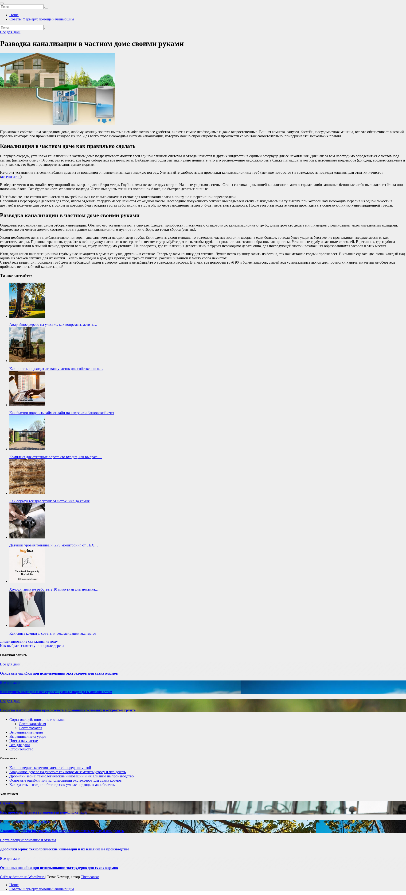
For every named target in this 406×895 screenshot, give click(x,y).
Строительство (21, 749)
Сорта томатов (30, 728)
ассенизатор (10, 177)
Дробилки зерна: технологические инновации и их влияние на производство (71, 776)
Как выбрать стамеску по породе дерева (32, 646)
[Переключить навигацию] (2, 3)
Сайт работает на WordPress (22, 877)
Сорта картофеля (32, 724)
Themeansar (90, 877)
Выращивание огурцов (28, 736)
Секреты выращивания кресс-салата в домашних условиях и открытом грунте (68, 710)
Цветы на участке (23, 741)
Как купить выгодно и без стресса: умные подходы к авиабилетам (56, 692)
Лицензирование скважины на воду (29, 641)
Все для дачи (10, 32)
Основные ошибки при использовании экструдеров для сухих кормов (59, 673)
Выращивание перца (26, 732)
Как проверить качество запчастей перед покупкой (50, 768)
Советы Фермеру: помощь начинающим (41, 19)
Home (14, 15)
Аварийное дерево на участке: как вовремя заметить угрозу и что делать (67, 772)
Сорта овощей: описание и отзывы (37, 720)
